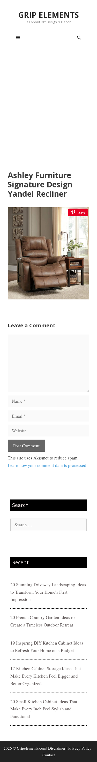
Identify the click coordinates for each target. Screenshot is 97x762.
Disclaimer (56, 748)
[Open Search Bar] (79, 37)
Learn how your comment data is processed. (47, 465)
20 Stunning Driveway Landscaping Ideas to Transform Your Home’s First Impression (48, 592)
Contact (48, 754)
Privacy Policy (80, 748)
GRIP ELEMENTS (48, 15)
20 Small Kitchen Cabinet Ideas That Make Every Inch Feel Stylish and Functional (43, 708)
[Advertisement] (48, 109)
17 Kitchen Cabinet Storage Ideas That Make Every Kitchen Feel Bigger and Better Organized (45, 675)
